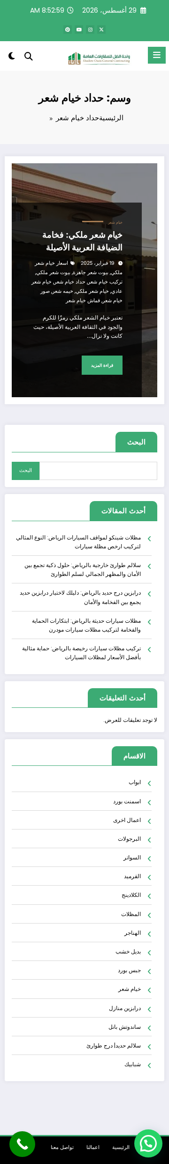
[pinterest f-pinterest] (67, 29)
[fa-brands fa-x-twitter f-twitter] (101, 29)
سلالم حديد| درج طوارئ (113, 1045)
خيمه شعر (62, 291)
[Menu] (157, 55)
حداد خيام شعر (69, 282)
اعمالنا (93, 1147)
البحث (136, 442)
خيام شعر (115, 222)
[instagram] (90, 29)
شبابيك (132, 1064)
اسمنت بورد (127, 801)
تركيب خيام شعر (105, 282)
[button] (148, 1143)
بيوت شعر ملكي (53, 272)
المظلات (131, 914)
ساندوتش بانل (124, 1027)
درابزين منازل (125, 1008)
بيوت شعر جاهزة (90, 272)
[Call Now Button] (22, 1144)
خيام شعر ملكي (92, 291)
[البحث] (28, 56)
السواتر (132, 857)
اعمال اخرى (127, 820)
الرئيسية (121, 1147)
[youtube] (79, 29)
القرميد (132, 876)
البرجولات (129, 839)
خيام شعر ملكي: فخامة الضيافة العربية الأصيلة (82, 241)
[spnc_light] (11, 58)
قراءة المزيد (102, 365)
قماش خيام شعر (83, 301)
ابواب (135, 782)
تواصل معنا (62, 1147)
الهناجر (132, 933)
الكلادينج (131, 895)
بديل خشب (128, 951)
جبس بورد (129, 970)
